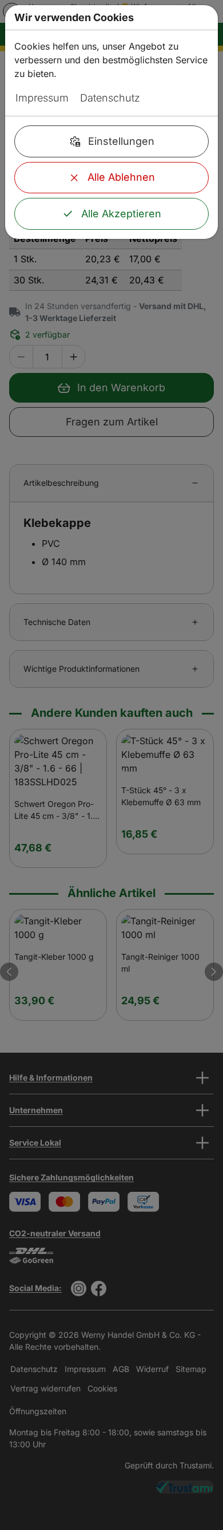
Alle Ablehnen (121, 177)
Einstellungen (121, 141)
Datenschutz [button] (110, 98)
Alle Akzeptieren (121, 214)
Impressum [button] (42, 98)
